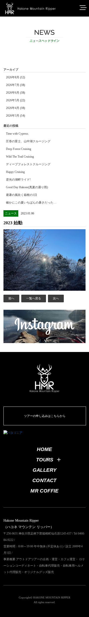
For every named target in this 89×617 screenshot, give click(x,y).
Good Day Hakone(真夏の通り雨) (27, 187)
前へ (11, 298)
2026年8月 (12, 77)
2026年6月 (12, 92)
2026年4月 (12, 107)
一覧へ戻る (33, 298)
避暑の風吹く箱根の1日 (21, 194)
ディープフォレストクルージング (28, 164)
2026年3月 (12, 115)
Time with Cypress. (17, 133)
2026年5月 (12, 100)
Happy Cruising (15, 171)
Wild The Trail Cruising (20, 156)
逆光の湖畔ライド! (18, 179)
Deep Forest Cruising (18, 148)
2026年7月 (12, 84)
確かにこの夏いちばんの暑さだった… (31, 202)
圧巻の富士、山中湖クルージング (28, 141)
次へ (56, 298)
